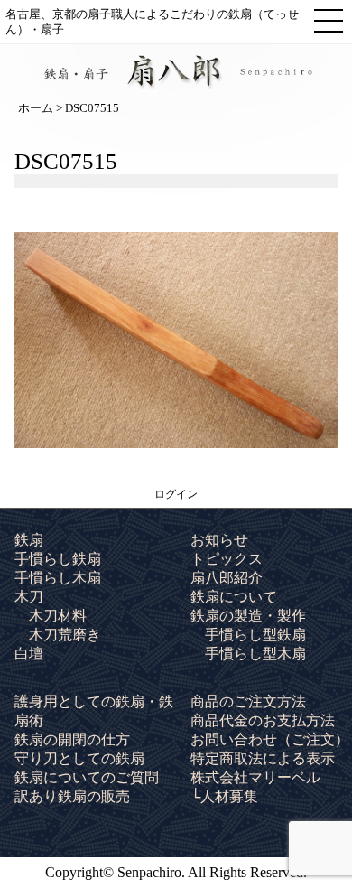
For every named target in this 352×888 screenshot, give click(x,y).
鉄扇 (28, 539)
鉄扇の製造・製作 (248, 615)
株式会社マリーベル (255, 777)
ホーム (35, 108)
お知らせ (219, 539)
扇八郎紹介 (226, 577)
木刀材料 (58, 615)
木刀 (28, 596)
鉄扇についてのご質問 (86, 777)
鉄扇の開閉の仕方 (72, 739)
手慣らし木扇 (57, 577)
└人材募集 (224, 796)
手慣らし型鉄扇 (255, 634)
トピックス (226, 558)
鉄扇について (233, 596)
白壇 (28, 653)
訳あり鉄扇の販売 (72, 796)
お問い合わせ (269, 739)
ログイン (176, 494)
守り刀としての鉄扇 (79, 758)
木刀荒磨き (65, 634)
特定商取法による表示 (262, 758)
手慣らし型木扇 (255, 653)
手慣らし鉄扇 (57, 558)
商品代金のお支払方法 (262, 720)
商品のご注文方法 (248, 701)
